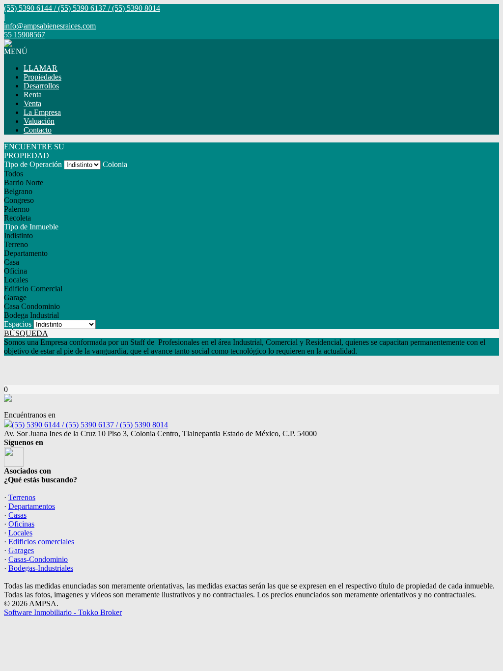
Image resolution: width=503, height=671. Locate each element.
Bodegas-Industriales (40, 568)
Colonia (115, 164)
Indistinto (18, 235)
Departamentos (31, 506)
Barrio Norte (23, 182)
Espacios (17, 324)
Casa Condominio (32, 306)
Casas (17, 515)
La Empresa (42, 112)
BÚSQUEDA (26, 333)
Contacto (38, 130)
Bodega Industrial (31, 315)
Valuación (39, 121)
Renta (33, 94)
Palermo (16, 209)
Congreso (19, 200)
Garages (21, 550)
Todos (13, 173)
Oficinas (21, 524)
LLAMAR (40, 68)
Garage (15, 297)
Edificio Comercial (33, 288)
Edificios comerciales (41, 541)
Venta (32, 103)
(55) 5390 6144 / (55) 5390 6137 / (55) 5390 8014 (90, 424)
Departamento (26, 253)
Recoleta (17, 218)
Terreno (16, 244)
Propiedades (42, 77)
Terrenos (21, 497)
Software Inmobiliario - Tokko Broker (63, 612)
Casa (11, 262)
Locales (16, 280)
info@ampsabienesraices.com (50, 26)
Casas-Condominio (38, 559)
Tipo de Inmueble (31, 227)
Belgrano (18, 191)
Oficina (15, 271)
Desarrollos (41, 86)
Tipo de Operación (33, 164)
